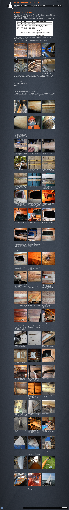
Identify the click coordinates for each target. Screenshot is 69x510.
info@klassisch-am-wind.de (57, 2)
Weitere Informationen (58, 507)
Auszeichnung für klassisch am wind (20, 496)
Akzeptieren (64, 507)
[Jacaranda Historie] (34, 28)
